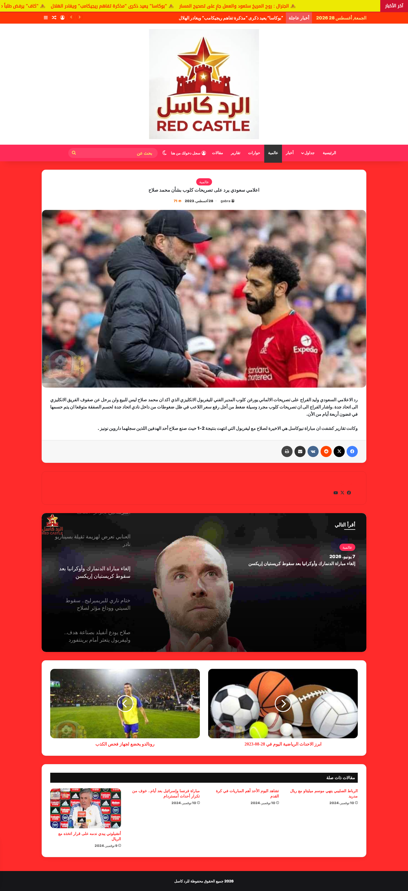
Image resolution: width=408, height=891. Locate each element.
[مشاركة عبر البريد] (300, 451)
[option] (204, 582)
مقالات (217, 153)
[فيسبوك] (352, 451)
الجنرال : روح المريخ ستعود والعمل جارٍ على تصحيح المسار (309, 6)
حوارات (254, 153)
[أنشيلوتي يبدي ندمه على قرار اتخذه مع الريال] (85, 808)
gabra (225, 201)
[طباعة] (287, 451)
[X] (339, 451)
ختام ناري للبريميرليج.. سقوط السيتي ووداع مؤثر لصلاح (305, 563)
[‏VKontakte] (313, 451)
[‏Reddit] (326, 451)
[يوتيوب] (335, 493)
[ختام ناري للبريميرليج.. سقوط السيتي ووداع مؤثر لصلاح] (204, 582)
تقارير (235, 153)
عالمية (273, 153)
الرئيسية (329, 153)
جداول (309, 153)
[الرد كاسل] (204, 84)
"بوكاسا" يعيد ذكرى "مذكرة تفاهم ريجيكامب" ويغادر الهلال (183, 6)
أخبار (290, 153)
